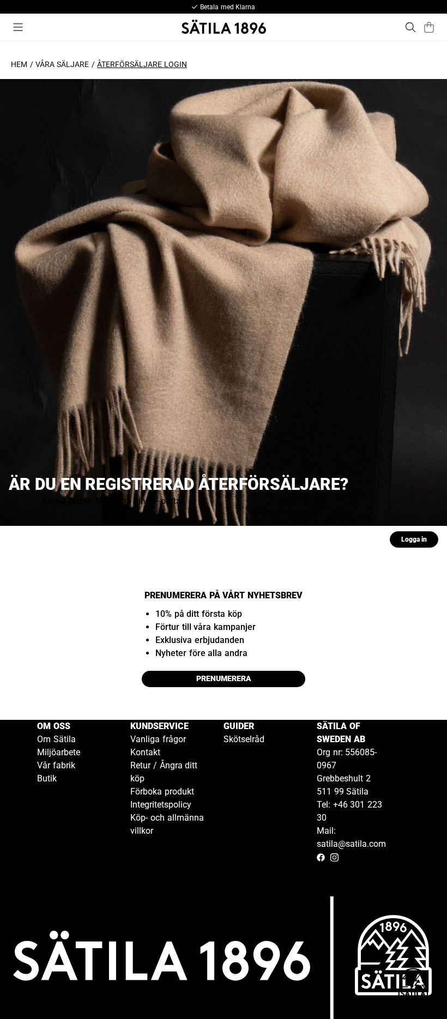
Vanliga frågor (158, 739)
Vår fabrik (56, 765)
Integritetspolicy (160, 804)
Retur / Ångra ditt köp (163, 772)
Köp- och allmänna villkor (167, 824)
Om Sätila (56, 739)
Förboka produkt (162, 791)
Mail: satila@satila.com (351, 837)
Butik (47, 778)
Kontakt (145, 752)
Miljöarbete (58, 752)
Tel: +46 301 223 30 (349, 811)
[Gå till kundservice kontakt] (413, 985)
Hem (19, 64)
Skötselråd (244, 739)
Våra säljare (62, 64)
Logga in (414, 539)
